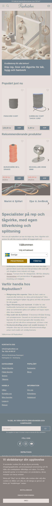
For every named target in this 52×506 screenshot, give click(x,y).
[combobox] (26, 255)
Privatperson (17, 261)
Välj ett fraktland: (26, 250)
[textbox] (26, 254)
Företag (37, 261)
